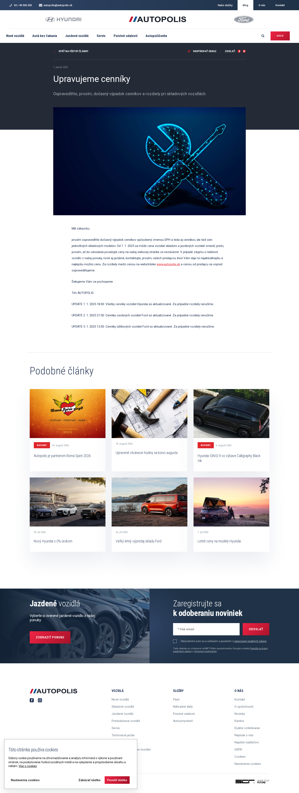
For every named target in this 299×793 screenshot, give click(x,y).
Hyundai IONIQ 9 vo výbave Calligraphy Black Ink (229, 458)
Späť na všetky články (73, 51)
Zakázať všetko (89, 780)
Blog (245, 5)
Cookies (240, 756)
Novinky (42, 445)
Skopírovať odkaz (204, 51)
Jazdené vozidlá (76, 36)
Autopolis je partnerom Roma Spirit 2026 (62, 456)
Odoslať (256, 629)
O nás (261, 5)
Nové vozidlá (15, 36)
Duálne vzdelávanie (247, 728)
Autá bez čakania (44, 36)
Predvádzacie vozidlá (126, 721)
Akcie (280, 36)
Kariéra (239, 721)
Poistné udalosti (125, 36)
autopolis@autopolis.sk (58, 5)
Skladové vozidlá (123, 706)
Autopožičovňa (156, 36)
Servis (101, 36)
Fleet (176, 699)
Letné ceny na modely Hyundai (219, 541)
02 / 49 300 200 (23, 5)
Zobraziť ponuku (50, 637)
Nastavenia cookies (247, 764)
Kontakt (280, 5)
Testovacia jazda (123, 735)
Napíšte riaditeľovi (246, 742)
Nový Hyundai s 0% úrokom (53, 541)
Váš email (183, 628)
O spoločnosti (243, 706)
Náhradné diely (183, 706)
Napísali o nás (243, 735)
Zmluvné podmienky (205, 651)
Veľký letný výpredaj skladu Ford (138, 541)
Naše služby (225, 5)
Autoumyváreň (183, 721)
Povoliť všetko (117, 780)
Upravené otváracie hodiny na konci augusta (147, 453)
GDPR (238, 749)
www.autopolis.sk (168, 264)
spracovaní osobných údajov (250, 641)
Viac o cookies (28, 766)
